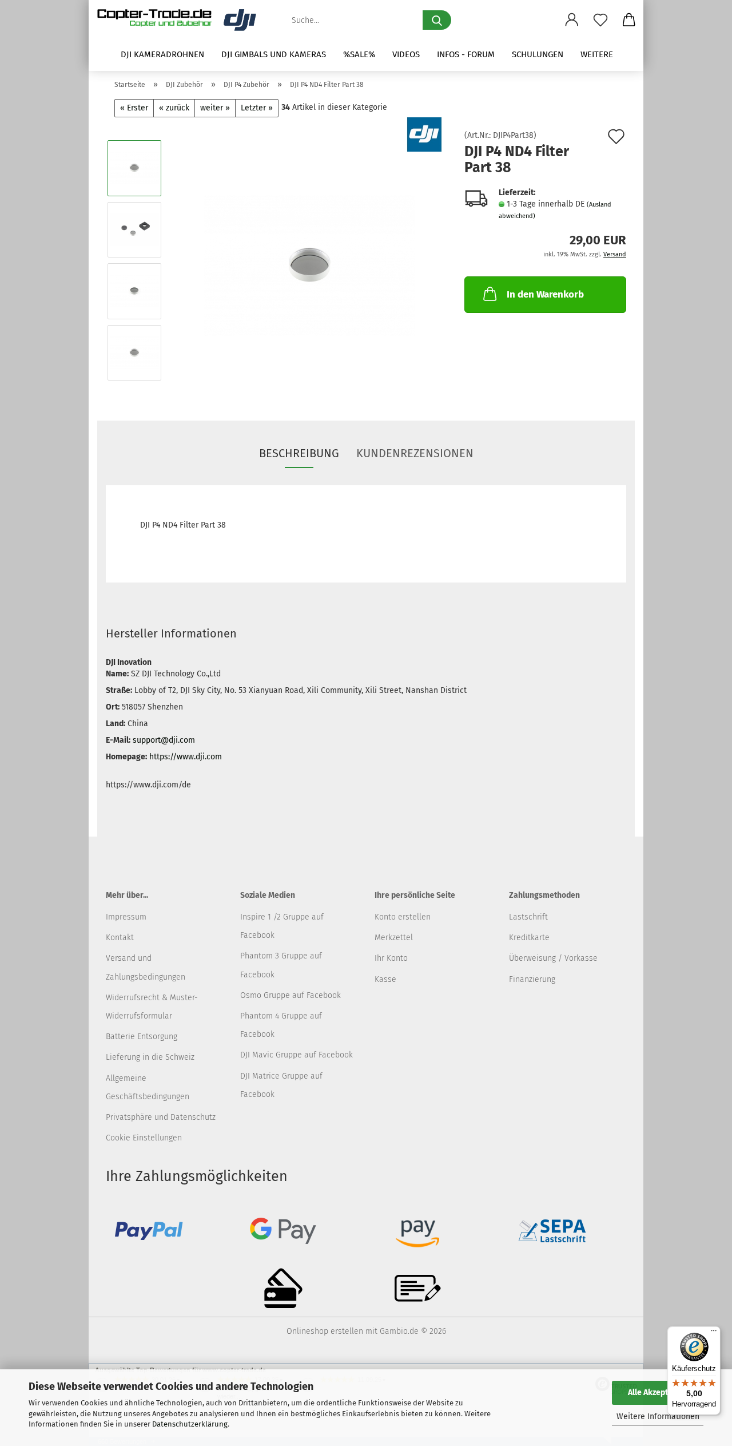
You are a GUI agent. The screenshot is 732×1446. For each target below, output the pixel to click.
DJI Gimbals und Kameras (273, 54)
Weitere (596, 54)
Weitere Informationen (657, 1416)
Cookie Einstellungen (144, 1138)
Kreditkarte (529, 937)
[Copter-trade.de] (181, 20)
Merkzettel (394, 937)
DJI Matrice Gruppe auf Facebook (281, 1085)
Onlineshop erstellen (325, 1331)
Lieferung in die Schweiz (150, 1057)
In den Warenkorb (545, 294)
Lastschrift (528, 917)
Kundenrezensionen (415, 453)
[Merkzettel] (600, 20)
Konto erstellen (403, 917)
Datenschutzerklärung (190, 1424)
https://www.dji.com (185, 757)
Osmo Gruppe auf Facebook (290, 995)
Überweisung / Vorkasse (553, 958)
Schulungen (537, 54)
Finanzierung (532, 979)
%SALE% (359, 54)
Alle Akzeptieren (657, 1392)
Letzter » (257, 108)
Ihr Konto (391, 958)
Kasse (385, 979)
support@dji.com (164, 740)
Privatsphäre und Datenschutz (161, 1117)
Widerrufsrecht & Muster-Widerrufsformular (152, 1007)
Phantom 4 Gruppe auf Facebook (281, 1025)
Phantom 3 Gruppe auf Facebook (281, 965)
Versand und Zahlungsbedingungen (145, 967)
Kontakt (120, 937)
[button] (572, 20)
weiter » (215, 108)
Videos (406, 54)
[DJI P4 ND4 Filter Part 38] (309, 260)
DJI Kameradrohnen (162, 54)
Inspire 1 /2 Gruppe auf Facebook (282, 926)
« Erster (134, 108)
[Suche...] (437, 20)
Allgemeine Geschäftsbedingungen (147, 1087)
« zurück (174, 108)
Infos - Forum (466, 54)
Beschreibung (299, 453)
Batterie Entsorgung (141, 1036)
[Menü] (714, 1333)
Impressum (126, 917)
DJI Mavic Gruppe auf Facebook (296, 1055)
